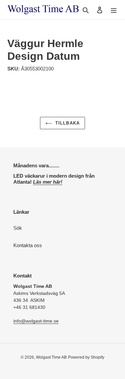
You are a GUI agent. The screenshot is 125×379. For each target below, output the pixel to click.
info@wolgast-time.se (36, 321)
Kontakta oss (27, 245)
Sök (17, 228)
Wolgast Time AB (51, 357)
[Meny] (114, 10)
